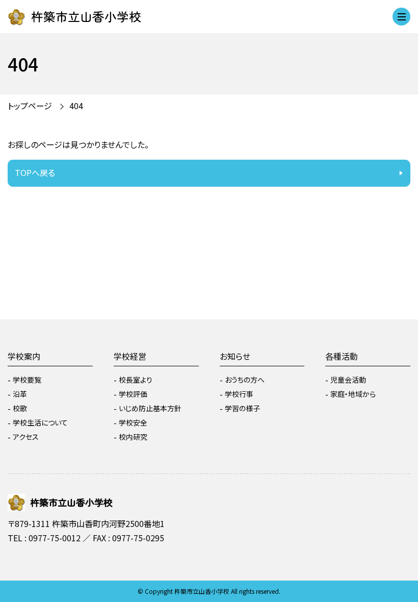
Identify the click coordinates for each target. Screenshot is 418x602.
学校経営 (130, 356)
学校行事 (239, 394)
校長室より (135, 379)
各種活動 (341, 356)
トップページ (30, 105)
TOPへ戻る (35, 172)
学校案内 (24, 356)
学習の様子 (242, 408)
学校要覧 (27, 379)
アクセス (26, 437)
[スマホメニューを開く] (401, 16)
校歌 (20, 408)
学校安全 (133, 422)
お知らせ (235, 356)
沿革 (20, 394)
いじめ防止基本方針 (150, 408)
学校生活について (40, 422)
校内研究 (133, 437)
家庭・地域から (353, 394)
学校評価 (133, 394)
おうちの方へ (245, 379)
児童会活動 (348, 379)
